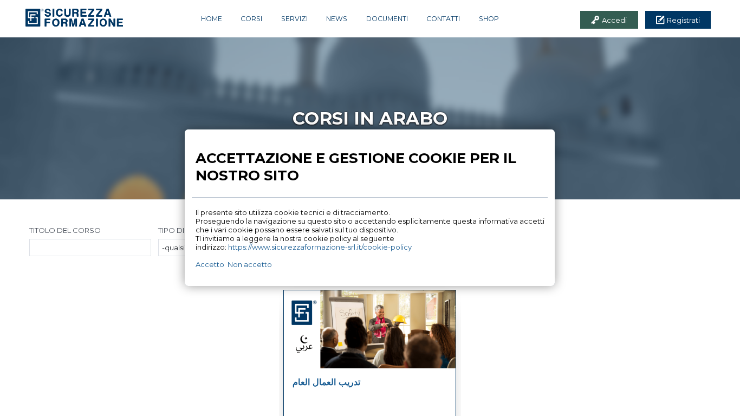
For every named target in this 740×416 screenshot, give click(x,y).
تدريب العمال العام (326, 382)
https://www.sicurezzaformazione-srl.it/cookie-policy (320, 247)
